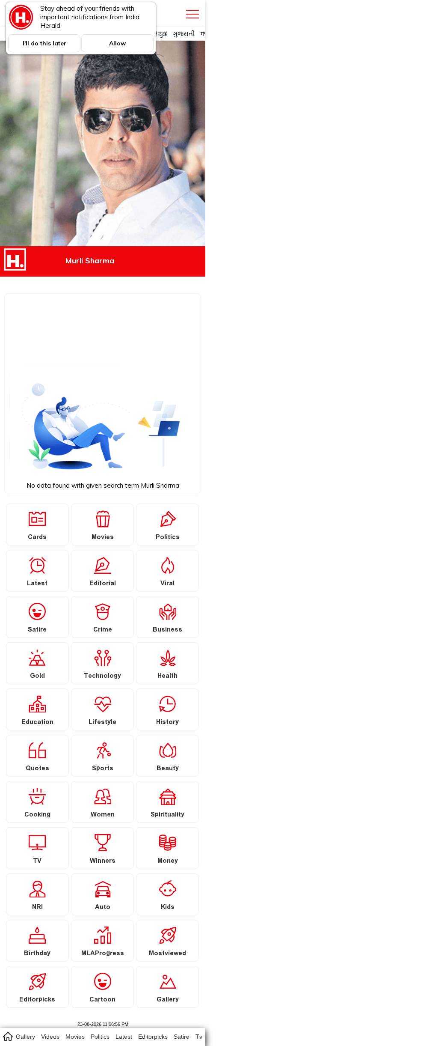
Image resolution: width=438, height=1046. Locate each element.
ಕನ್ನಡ (160, 33)
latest (123, 1036)
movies (75, 1036)
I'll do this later (44, 43)
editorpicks (153, 1036)
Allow (117, 43)
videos (50, 1036)
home (7, 1036)
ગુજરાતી (184, 33)
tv (198, 1036)
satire (181, 1036)
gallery (25, 1036)
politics (100, 1036)
